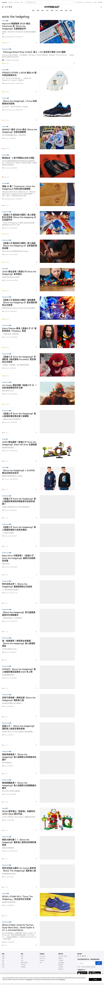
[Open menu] (3, 7)
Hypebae (42, 960)
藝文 (43, 10)
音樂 (52, 10)
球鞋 (38, 10)
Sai (5, 706)
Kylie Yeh (7, 450)
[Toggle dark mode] (101, 7)
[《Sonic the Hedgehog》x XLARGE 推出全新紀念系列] (57, 478)
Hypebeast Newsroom (10, 36)
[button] (23, 42)
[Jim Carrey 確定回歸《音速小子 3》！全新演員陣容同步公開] (57, 393)
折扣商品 (23, 967)
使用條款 (88, 966)
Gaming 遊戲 (5, 20)
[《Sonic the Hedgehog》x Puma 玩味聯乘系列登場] (57, 109)
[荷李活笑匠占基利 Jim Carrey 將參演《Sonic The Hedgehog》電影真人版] (57, 876)
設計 (47, 10)
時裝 (33, 10)
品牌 (66, 10)
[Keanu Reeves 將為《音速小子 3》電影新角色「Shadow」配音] (57, 336)
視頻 (61, 10)
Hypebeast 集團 (62, 956)
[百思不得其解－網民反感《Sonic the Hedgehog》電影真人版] (57, 705)
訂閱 (99, 963)
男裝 (22, 956)
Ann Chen (7, 479)
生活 (57, 10)
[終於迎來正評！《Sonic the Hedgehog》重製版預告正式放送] (57, 592)
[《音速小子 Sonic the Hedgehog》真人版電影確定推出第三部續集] (57, 421)
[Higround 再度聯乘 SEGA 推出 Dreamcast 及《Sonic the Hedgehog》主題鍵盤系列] (57, 31)
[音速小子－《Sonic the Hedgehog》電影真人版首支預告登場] (57, 734)
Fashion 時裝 (5, 69)
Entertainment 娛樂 (6, 49)
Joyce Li (6, 138)
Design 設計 (5, 268)
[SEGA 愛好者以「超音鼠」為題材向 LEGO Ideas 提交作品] (57, 819)
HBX (41, 962)
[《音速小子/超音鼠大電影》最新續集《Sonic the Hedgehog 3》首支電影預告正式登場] (57, 308)
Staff (6, 942)
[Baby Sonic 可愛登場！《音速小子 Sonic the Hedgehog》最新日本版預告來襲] (57, 563)
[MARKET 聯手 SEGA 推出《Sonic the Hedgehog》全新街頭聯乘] (57, 137)
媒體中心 (60, 958)
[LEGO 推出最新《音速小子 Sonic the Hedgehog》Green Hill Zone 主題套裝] (57, 450)
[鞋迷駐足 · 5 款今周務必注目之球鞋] (57, 166)
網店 (71, 10)
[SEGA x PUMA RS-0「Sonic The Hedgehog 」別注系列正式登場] (57, 904)
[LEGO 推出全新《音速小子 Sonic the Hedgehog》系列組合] (57, 279)
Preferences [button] (62, 979)
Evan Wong (7, 280)
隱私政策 (93, 966)
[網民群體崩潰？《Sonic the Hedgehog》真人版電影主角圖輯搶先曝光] (57, 791)
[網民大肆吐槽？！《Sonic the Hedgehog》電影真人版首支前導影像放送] (57, 847)
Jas (5, 905)
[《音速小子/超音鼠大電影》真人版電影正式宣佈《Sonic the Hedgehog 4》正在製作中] (57, 223)
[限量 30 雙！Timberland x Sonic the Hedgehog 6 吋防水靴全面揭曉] (57, 194)
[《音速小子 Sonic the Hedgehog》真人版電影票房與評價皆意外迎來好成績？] (57, 507)
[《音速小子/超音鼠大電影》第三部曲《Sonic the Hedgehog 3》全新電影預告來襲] (57, 251)
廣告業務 (60, 965)
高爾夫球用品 (24, 962)
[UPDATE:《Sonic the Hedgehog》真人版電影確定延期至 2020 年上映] (57, 677)
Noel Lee (7, 228)
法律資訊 (60, 967)
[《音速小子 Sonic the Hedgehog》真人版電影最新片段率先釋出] (57, 535)
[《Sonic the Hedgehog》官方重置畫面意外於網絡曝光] (57, 620)
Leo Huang (7, 168)
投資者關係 (61, 962)
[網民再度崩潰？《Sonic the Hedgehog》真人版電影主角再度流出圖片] (57, 762)
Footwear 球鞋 (5, 98)
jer (5, 766)
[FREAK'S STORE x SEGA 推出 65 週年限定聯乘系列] (57, 80)
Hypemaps (42, 958)
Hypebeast (42, 956)
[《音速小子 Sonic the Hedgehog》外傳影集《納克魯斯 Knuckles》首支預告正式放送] (57, 365)
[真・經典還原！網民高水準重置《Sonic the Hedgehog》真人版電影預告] (57, 649)
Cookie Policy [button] (29, 979)
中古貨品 (23, 965)
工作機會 (60, 960)
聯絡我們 (60, 969)
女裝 (22, 958)
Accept (95, 979)
